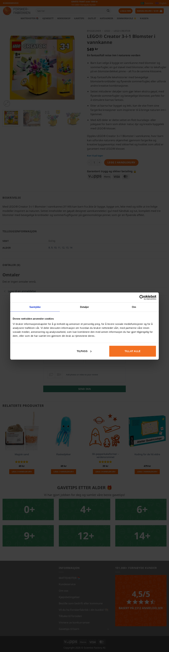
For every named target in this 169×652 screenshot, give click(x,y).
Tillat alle (133, 351)
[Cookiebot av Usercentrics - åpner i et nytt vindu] (141, 297)
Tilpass (82, 351)
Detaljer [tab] (84, 307)
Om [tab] (134, 307)
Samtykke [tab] (35, 307)
